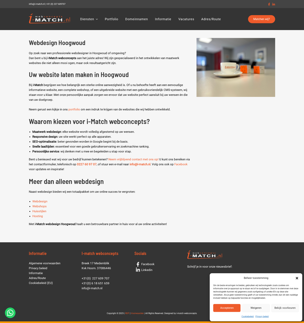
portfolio (74, 109)
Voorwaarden (137, 313)
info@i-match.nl (140, 164)
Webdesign (39, 201)
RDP (127, 313)
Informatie (163, 19)
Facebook (181, 164)
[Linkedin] (273, 4)
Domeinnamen (136, 19)
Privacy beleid (262, 316)
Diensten (87, 19)
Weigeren (256, 307)
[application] (96, 19)
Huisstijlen (39, 211)
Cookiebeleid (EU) (41, 283)
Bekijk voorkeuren (285, 307)
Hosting (37, 216)
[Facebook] (269, 4)
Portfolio (111, 19)
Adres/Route (211, 19)
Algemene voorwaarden (44, 263)
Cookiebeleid (248, 316)
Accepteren (227, 307)
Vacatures (186, 19)
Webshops (39, 206)
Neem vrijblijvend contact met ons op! (133, 159)
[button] (297, 278)
